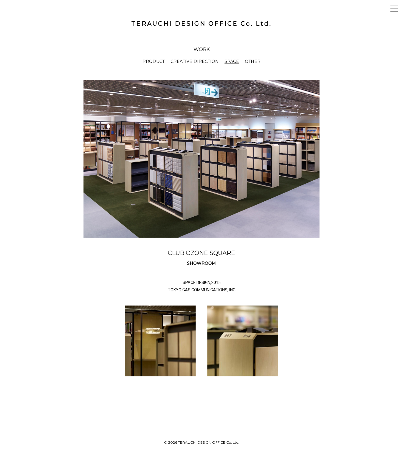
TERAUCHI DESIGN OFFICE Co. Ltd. (201, 23)
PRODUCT (153, 61)
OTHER (253, 61)
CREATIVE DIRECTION (195, 61)
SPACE (232, 61)
